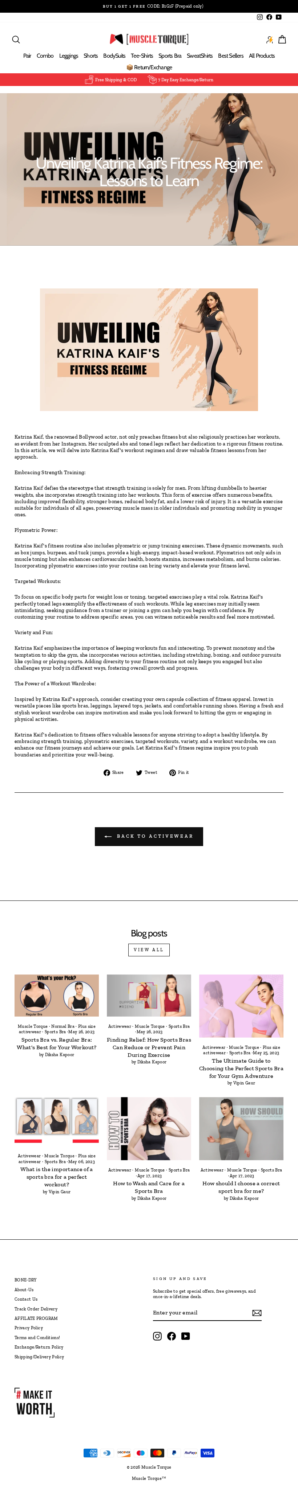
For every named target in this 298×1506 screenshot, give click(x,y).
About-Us (24, 1289)
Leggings (68, 55)
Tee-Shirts (142, 55)
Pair (27, 55)
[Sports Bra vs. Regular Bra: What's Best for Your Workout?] (57, 995)
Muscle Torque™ (149, 1478)
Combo (45, 55)
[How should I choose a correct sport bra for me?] (241, 1128)
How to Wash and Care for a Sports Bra (149, 1187)
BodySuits (114, 55)
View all (149, 949)
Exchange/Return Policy (39, 1347)
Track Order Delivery (36, 1309)
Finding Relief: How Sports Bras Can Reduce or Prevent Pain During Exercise (149, 1047)
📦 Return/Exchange (149, 67)
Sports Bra (169, 55)
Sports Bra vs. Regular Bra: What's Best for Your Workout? (56, 1043)
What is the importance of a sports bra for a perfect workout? (56, 1177)
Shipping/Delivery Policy (39, 1356)
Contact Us (26, 1299)
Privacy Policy (29, 1327)
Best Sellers (230, 55)
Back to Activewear (154, 836)
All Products (262, 55)
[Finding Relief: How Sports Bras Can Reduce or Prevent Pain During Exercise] (149, 995)
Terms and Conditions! (37, 1337)
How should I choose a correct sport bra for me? (241, 1187)
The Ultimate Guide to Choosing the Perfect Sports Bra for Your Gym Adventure (241, 1068)
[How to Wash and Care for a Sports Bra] (149, 1128)
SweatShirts (200, 55)
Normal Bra (62, 1026)
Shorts (91, 55)
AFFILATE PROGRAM (36, 1318)
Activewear (120, 1026)
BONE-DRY (26, 1280)
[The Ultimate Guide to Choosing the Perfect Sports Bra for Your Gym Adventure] (241, 1006)
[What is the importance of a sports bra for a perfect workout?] (57, 1121)
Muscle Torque (33, 1026)
